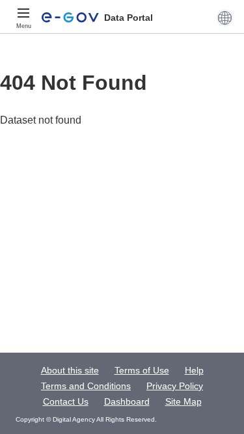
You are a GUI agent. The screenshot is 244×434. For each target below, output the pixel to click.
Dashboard (127, 401)
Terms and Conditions (86, 386)
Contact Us (65, 401)
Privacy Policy (174, 386)
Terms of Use (142, 370)
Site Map (183, 401)
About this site (70, 370)
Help (194, 370)
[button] (225, 17)
